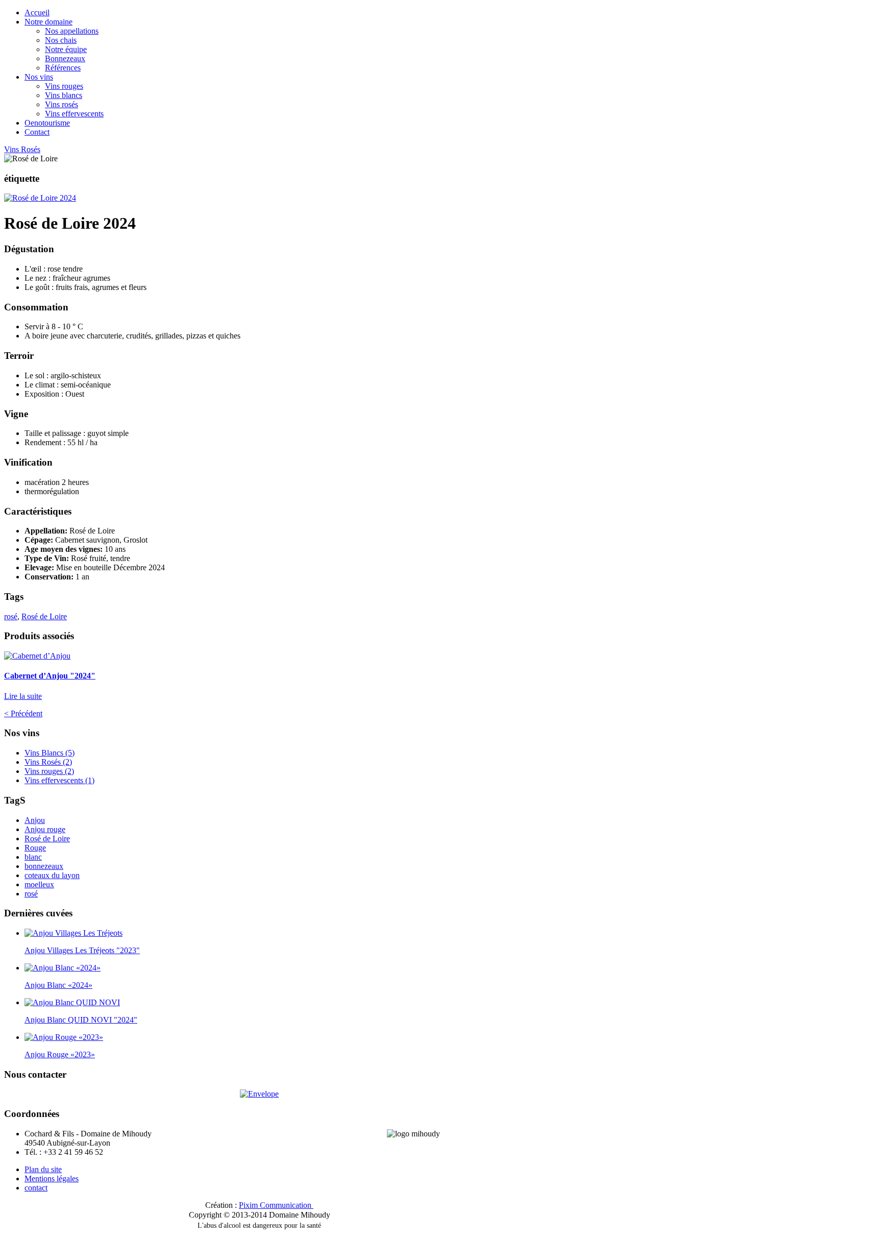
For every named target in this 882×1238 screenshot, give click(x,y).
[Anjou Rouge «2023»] (63, 1037)
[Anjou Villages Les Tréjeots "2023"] (73, 933)
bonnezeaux (43, 866)
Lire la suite (23, 696)
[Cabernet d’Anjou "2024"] (37, 655)
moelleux (39, 884)
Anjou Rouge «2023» (59, 1054)
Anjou (34, 820)
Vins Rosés (22, 149)
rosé (10, 616)
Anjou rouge (44, 829)
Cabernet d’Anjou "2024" (49, 675)
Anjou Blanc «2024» (58, 985)
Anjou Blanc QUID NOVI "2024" (80, 1019)
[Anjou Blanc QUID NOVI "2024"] (72, 1002)
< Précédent (23, 713)
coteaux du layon (52, 875)
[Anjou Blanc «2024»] (62, 967)
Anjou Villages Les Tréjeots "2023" (82, 950)
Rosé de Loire (44, 616)
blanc (33, 857)
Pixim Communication (275, 1205)
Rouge (35, 847)
